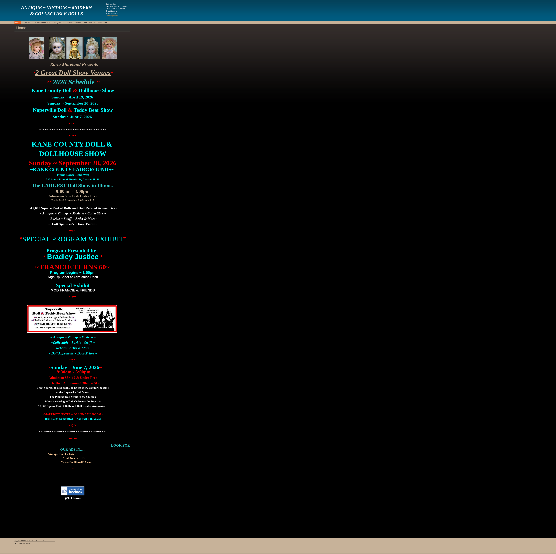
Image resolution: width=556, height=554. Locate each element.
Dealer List (26, 22)
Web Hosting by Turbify (22, 543)
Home (17, 22)
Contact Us (102, 22)
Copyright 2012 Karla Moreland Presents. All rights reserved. (34, 541)
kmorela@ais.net (112, 16)
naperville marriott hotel (72, 22)
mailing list (56, 22)
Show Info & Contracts (41, 22)
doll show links (90, 22)
